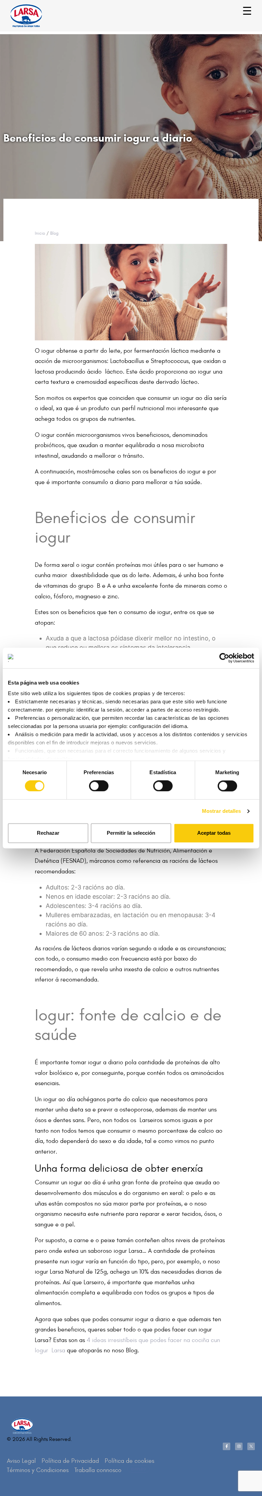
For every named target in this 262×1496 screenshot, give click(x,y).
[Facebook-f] (226, 1446)
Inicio (40, 233)
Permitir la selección (131, 833)
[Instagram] (239, 1446)
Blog (54, 233)
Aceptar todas (214, 833)
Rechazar (48, 833)
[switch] (91, 783)
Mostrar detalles (221, 811)
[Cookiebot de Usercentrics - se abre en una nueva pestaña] (224, 658)
